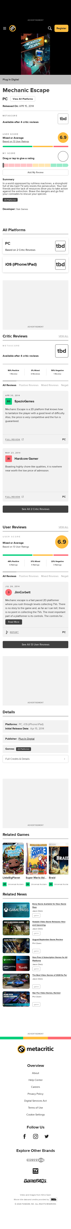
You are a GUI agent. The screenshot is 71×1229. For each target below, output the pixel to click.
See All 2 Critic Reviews (35, 509)
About (35, 1073)
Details (9, 712)
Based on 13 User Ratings (16, 141)
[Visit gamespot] (35, 1162)
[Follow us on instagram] (35, 1138)
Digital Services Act (35, 1100)
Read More (13, 622)
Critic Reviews (15, 336)
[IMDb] (53, 1199)
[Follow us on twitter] (47, 1138)
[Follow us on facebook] (24, 1138)
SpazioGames (20, 401)
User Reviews (14, 527)
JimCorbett (19, 592)
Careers (35, 1087)
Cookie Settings (35, 1114)
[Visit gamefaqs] (35, 1182)
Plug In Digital (11, 79)
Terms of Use (35, 1107)
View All (63, 336)
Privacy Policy (35, 1094)
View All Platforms (23, 99)
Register (61, 28)
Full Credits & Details (17, 759)
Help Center (36, 1080)
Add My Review (35, 172)
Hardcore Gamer (22, 459)
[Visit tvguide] (35, 1173)
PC (64, 439)
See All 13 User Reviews (35, 644)
